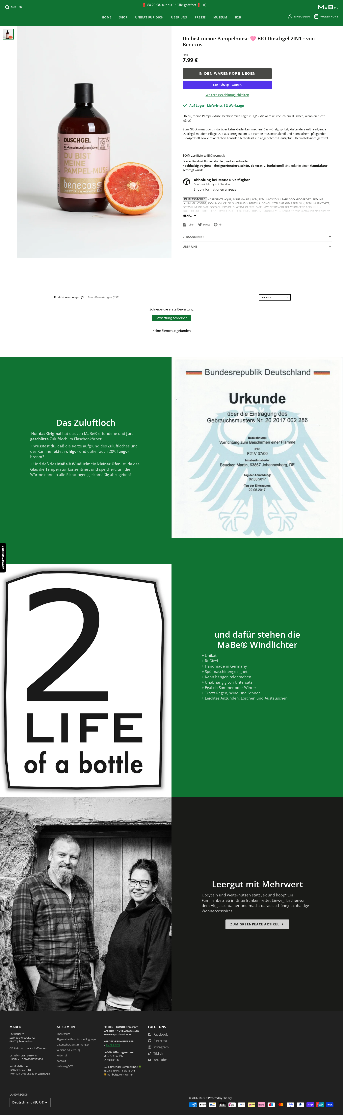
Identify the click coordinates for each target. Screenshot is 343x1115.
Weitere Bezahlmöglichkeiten (227, 95)
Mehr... (188, 215)
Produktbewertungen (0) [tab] (69, 297)
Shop (123, 17)
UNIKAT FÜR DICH (149, 17)
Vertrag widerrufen (2, 557)
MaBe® (203, 1098)
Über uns (179, 17)
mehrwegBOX (65, 1066)
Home (106, 17)
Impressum (63, 1034)
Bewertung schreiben (172, 318)
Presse (200, 17)
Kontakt (61, 1061)
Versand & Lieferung (68, 1050)
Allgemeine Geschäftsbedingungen (77, 1039)
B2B (238, 17)
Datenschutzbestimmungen (73, 1044)
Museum (220, 17)
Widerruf (62, 1055)
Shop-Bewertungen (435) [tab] (103, 297)
